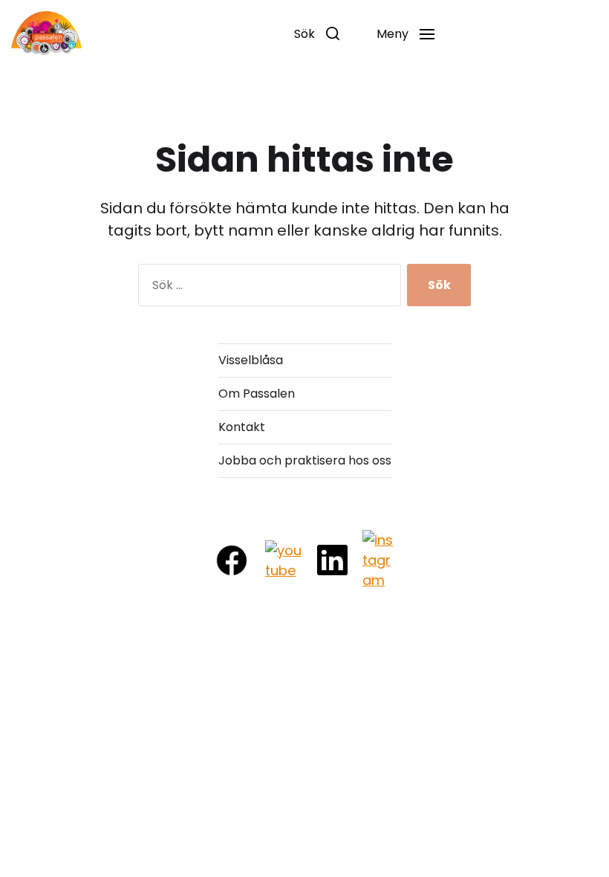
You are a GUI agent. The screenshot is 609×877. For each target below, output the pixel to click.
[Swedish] (534, 34)
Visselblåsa (250, 360)
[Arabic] (502, 34)
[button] (317, 33)
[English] (471, 34)
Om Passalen (256, 393)
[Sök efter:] (266, 288)
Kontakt (241, 427)
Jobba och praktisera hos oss (304, 460)
